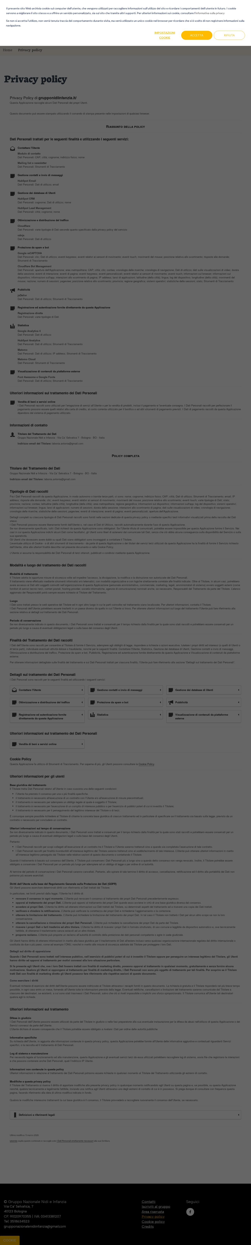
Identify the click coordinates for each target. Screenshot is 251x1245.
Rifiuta (229, 35)
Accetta (196, 35)
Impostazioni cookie (165, 35)
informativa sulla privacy (210, 13)
